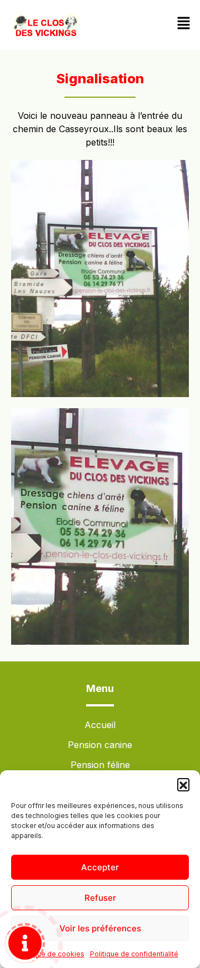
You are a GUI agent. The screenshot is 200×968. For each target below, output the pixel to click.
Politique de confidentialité (134, 954)
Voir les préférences (100, 928)
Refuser (100, 897)
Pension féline (100, 764)
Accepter (100, 867)
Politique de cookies (50, 954)
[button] (183, 784)
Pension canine (100, 744)
